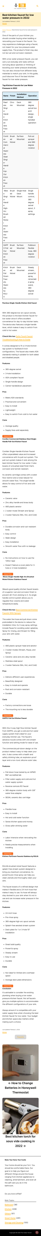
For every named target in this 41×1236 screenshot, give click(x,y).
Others (8, 1214)
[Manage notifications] (37, 1232)
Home (4, 30)
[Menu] (3, 6)
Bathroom (9, 1205)
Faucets (20, 1037)
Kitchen (4, 23)
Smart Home (10, 1218)
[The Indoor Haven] (20, 6)
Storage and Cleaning (14, 1223)
